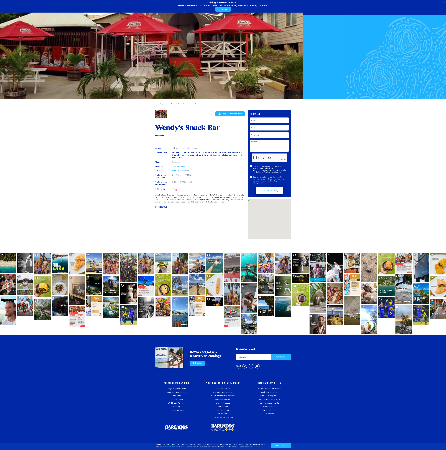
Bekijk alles (197, 363)
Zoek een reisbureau (269, 392)
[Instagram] (176, 189)
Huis (156, 104)
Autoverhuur (223, 407)
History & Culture (176, 399)
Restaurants (176, 396)
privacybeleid (258, 183)
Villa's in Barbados (223, 403)
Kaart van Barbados (269, 407)
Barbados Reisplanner (223, 389)
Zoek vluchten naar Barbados (269, 389)
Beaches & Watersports (176, 392)
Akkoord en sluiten (281, 446)
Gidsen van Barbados (223, 414)
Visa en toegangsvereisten (269, 403)
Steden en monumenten (223, 417)
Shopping (176, 407)
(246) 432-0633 (178, 166)
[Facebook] (173, 189)
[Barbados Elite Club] (223, 427)
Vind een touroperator (269, 396)
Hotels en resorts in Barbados (223, 396)
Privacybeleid (177, 447)
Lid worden (269, 414)
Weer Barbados (269, 410)
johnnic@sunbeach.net (181, 171)
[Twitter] (244, 366)
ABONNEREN (281, 357)
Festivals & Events (177, 410)
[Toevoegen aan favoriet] (212, 113)
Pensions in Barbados (223, 399)
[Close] (444, 2)
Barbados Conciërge (223, 410)
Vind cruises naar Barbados (269, 399)
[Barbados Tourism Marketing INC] (176, 427)
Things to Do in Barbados (177, 389)
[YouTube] (257, 366)
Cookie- (166, 447)
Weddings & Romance (176, 403)
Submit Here (223, 9)
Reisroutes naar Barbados (223, 392)
